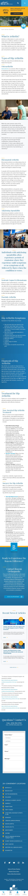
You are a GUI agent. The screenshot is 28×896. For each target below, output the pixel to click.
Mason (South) (9, 827)
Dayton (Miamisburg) (11, 794)
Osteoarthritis (5, 69)
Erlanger (8, 797)
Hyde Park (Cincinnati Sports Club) (13, 813)
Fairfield (7, 803)
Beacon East (9, 790)
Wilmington (8, 850)
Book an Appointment (13, 596)
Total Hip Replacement (12, 496)
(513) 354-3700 (16, 723)
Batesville (8, 787)
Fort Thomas (9, 809)
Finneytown (8, 806)
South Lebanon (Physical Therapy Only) (12, 837)
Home (2, 29)
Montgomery (9, 830)
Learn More (17, 13)
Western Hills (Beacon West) (13, 847)
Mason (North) (9, 823)
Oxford (7, 833)
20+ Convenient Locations (14, 784)
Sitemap (20, 880)
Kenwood (8, 817)
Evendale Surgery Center (13, 800)
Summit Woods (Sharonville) (13, 841)
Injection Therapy (10, 453)
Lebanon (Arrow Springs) (12, 820)
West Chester (9, 844)
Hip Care (6, 29)
